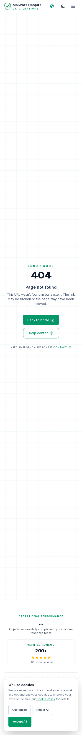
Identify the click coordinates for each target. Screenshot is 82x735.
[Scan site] (52, 6)
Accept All (20, 721)
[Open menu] (73, 6)
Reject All (42, 709)
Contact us (62, 347)
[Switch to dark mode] (63, 6)
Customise (19, 709)
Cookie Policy (45, 699)
